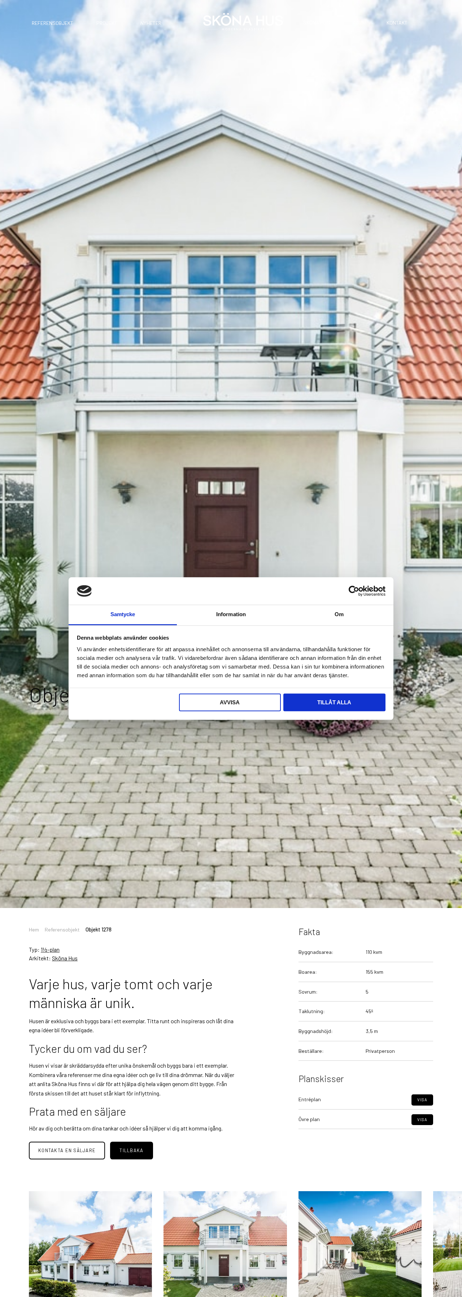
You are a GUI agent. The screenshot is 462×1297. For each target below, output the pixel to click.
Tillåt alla (334, 703)
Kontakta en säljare (67, 1150)
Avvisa (230, 703)
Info (358, 23)
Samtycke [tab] (122, 614)
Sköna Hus (316, 23)
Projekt (106, 23)
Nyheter (150, 23)
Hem (34, 929)
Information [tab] (231, 614)
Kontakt (397, 23)
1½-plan (50, 949)
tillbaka (131, 1150)
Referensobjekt (52, 23)
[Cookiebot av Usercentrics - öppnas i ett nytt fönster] (353, 590)
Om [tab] (339, 614)
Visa (422, 1099)
